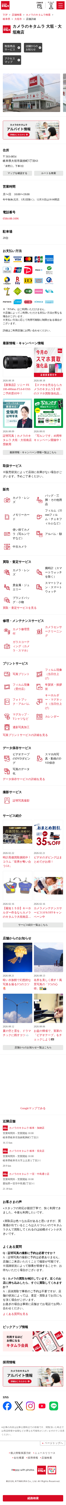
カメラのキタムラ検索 (38, 14)
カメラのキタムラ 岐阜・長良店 (26, 1151)
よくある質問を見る (15, 1313)
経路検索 (33, 1498)
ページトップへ (54, 1442)
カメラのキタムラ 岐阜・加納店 (26, 1128)
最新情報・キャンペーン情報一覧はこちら (33, 452)
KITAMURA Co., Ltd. (26, 1481)
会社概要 (19, 1457)
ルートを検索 (48, 173)
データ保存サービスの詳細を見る (24, 779)
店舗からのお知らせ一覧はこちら (33, 1047)
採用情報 (33, 1457)
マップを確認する (17, 173)
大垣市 (18, 19)
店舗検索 (39, 3)
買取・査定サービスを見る (20, 607)
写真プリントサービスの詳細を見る (25, 734)
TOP (5, 14)
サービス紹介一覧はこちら (33, 925)
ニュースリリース (45, 1452)
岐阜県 (6, 19)
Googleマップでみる (33, 1108)
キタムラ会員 (51, 3)
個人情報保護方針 (20, 1452)
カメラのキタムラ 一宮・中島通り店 (29, 1174)
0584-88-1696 (11, 218)
